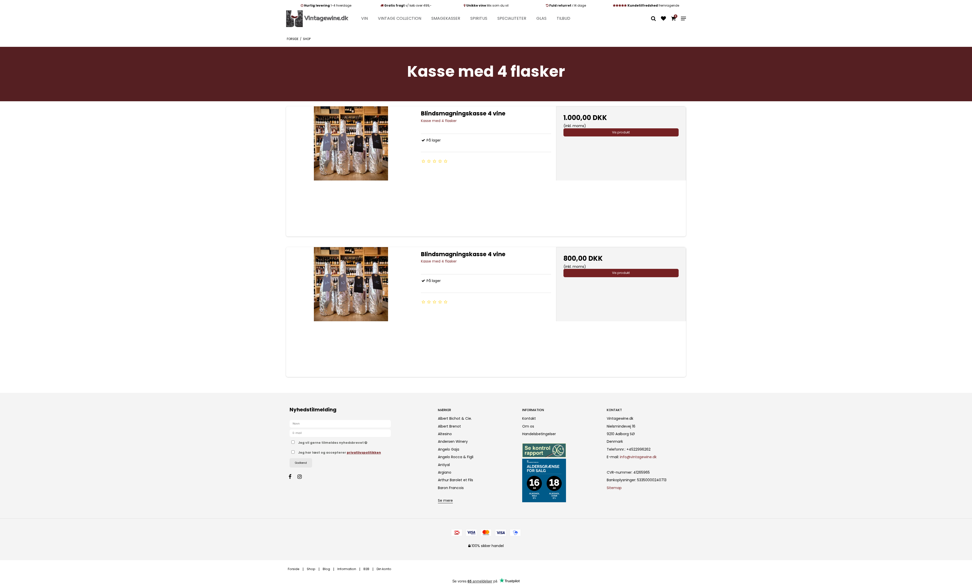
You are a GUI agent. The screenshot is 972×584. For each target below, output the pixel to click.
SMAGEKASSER (445, 18)
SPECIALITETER (511, 18)
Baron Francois (451, 487)
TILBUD (563, 18)
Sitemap (614, 487)
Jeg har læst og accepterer (339, 452)
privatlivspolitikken (364, 452)
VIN (364, 18)
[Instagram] (302, 476)
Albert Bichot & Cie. (455, 418)
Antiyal (444, 464)
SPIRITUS (478, 18)
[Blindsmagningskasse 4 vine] (351, 171)
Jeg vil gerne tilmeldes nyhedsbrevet (351, 442)
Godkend (301, 463)
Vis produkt (621, 132)
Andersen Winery (453, 441)
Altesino (445, 433)
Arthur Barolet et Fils (455, 479)
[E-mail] (340, 432)
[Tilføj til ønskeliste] (663, 19)
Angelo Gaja (448, 449)
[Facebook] (292, 476)
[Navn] (340, 423)
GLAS (541, 18)
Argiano (444, 472)
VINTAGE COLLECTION (399, 18)
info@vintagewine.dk (638, 456)
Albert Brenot (449, 426)
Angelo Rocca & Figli (455, 456)
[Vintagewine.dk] (317, 18)
